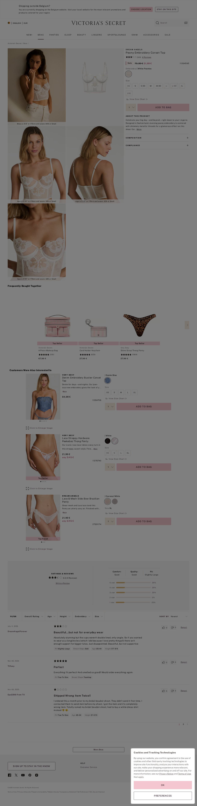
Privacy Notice (166, 774)
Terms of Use (184, 774)
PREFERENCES (163, 795)
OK (163, 785)
